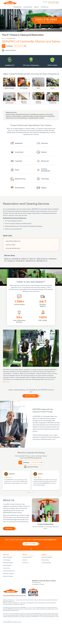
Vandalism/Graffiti (33, 118)
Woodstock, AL (30, 261)
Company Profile (27, 557)
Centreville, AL (16, 258)
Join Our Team (10, 245)
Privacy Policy (45, 560)
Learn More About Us (13, 241)
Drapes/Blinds (51, 116)
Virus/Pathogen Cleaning (37, 114)
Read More (8, 528)
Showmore (6, 382)
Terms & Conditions (47, 557)
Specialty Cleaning (8, 573)
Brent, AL (33, 258)
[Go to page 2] (29, 492)
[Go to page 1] (28, 492)
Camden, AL (11, 261)
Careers (24, 560)
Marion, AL (25, 258)
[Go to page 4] (32, 492)
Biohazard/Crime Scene (22, 114)
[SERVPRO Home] (10, 2)
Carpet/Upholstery (16, 116)
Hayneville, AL (20, 261)
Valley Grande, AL (42, 258)
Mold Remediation (8, 562)
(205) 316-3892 (53, 3)
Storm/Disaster (7, 565)
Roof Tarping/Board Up (21, 118)
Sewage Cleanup (10, 114)
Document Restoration (39, 116)
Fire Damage (6, 560)
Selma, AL (7, 258)
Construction (6, 568)
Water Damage (7, 557)
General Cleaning (8, 576)
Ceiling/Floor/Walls (27, 116)
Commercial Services (13, 248)
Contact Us (44, 7)
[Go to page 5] (33, 492)
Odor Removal (10, 118)
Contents (41, 118)
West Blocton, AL (42, 261)
